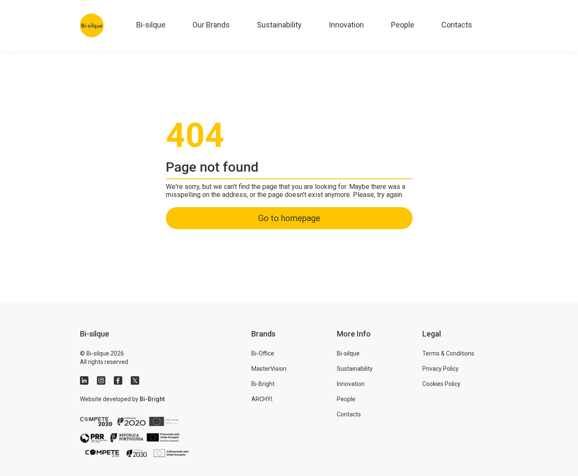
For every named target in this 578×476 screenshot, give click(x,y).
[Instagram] (101, 380)
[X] (135, 380)
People (402, 24)
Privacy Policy (440, 368)
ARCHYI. (262, 399)
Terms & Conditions (448, 353)
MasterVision (268, 368)
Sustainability (279, 24)
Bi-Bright (152, 399)
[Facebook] (118, 380)
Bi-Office (262, 353)
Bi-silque (150, 24)
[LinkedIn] (84, 380)
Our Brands (211, 24)
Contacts (456, 24)
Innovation (346, 24)
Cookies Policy (441, 383)
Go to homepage (289, 218)
